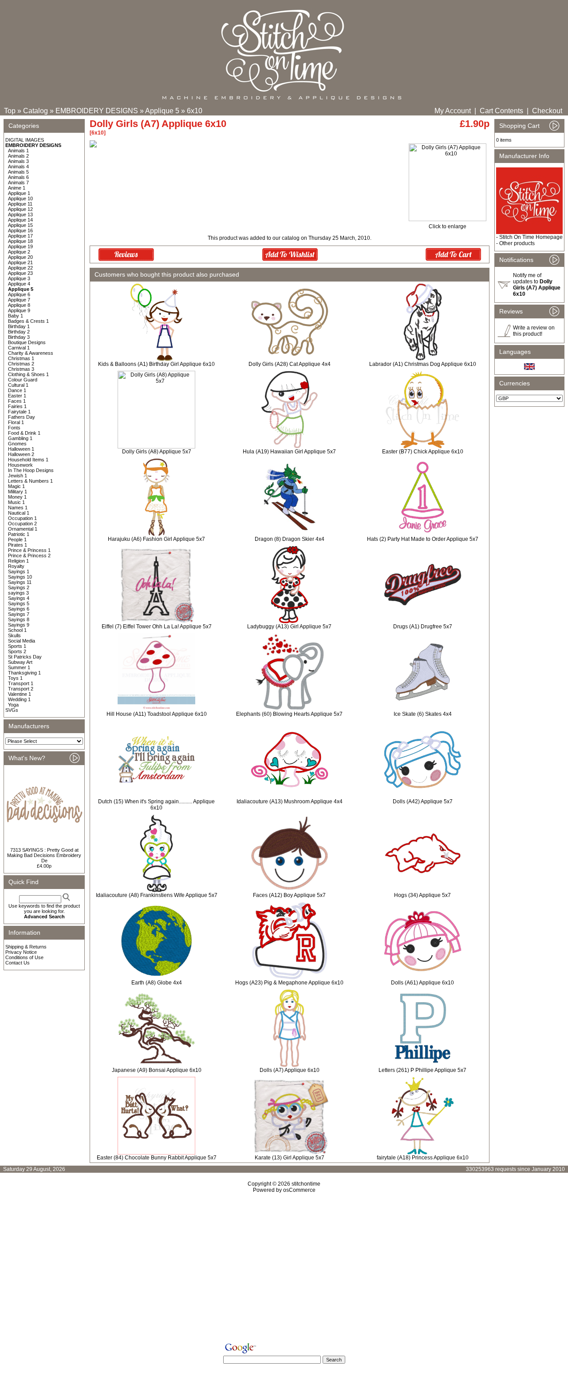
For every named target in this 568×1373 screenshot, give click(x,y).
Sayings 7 (18, 614)
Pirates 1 (17, 545)
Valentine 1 (19, 694)
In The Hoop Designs (31, 470)
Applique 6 (19, 294)
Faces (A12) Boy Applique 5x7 (289, 895)
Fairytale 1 (19, 411)
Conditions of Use (24, 957)
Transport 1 (20, 683)
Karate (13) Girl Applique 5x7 (289, 1158)
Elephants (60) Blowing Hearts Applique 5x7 (289, 714)
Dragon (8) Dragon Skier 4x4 (289, 539)
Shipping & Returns (26, 946)
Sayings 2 (18, 587)
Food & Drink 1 (24, 433)
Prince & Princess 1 (29, 550)
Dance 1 (17, 390)
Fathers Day (21, 417)
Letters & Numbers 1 (30, 481)
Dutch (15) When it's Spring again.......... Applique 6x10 (156, 804)
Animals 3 (18, 161)
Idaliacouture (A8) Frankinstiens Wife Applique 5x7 (156, 895)
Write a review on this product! (534, 331)
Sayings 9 (18, 624)
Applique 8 (19, 305)
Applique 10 (20, 198)
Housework (20, 465)
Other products (517, 243)
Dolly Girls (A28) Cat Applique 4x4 (289, 364)
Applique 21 (20, 262)
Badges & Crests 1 (28, 321)
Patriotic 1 (18, 534)
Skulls (14, 635)
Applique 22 (20, 267)
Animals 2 (18, 156)
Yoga (13, 704)
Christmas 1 (21, 358)
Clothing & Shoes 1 (28, 374)
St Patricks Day (25, 656)
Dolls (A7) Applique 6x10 (290, 1070)
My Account (452, 111)
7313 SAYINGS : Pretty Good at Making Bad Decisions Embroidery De (44, 855)
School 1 (17, 630)
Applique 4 (19, 283)
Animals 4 (18, 166)
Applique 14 (20, 219)
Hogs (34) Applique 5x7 (422, 895)
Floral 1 (16, 422)
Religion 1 (18, 560)
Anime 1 (16, 187)
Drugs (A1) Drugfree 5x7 (422, 626)
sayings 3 (18, 592)
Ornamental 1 (22, 529)
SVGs (11, 710)
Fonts (14, 427)
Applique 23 (20, 273)
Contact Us (17, 962)
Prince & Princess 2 (29, 555)
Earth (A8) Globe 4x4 (156, 983)
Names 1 (18, 507)
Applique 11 (20, 203)
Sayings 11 (20, 582)
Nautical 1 (18, 513)
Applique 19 (20, 246)
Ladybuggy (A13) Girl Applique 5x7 (289, 626)
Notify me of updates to (536, 284)
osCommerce (299, 1190)
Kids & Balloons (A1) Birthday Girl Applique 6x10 (156, 364)
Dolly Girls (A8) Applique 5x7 (156, 451)
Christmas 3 (21, 369)
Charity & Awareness (30, 353)
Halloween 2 (21, 454)
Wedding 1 (19, 699)
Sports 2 (17, 651)
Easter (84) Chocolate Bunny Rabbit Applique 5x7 (157, 1158)
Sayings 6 (18, 608)
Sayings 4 (18, 598)
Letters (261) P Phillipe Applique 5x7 (422, 1070)
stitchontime (306, 1184)
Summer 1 (19, 667)
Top (10, 111)
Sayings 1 (18, 571)
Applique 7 (19, 299)
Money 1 (17, 497)
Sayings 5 (18, 603)
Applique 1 (19, 193)
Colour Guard (22, 379)
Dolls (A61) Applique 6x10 (422, 983)
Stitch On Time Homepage (531, 237)
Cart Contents (501, 111)
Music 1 (16, 502)
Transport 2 (20, 688)
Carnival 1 (19, 347)
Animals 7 (18, 182)
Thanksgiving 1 (24, 672)
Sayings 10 (20, 576)
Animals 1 (18, 150)
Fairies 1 (17, 406)
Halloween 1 (21, 449)
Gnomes (17, 443)
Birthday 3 (19, 337)
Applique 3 (19, 278)
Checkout (547, 111)
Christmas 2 (21, 363)
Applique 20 (20, 257)
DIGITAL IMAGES (24, 140)
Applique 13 (20, 214)
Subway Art (20, 662)
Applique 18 (20, 241)
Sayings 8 (18, 619)
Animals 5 (18, 172)
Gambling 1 (20, 438)
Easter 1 (17, 395)
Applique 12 (20, 209)
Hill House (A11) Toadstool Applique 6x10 (156, 714)
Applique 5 (162, 111)
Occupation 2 (22, 523)
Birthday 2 (19, 331)
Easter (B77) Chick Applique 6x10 (422, 451)
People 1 (17, 539)
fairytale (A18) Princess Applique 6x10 (423, 1158)
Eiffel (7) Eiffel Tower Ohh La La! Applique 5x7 (157, 626)
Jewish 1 (17, 475)
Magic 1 (16, 486)
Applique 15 (20, 225)
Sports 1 (17, 646)
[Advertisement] (284, 1269)
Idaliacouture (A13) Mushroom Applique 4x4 (290, 801)
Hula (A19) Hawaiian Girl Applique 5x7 (289, 451)
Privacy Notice (21, 952)
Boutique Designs (27, 342)
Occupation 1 (22, 518)
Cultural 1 (18, 385)
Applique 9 (19, 310)
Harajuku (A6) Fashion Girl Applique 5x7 (156, 539)
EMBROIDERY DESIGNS (96, 111)
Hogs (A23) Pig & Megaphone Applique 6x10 (289, 983)
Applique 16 (20, 230)
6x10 (194, 111)
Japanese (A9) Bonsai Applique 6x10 (156, 1070)
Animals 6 (18, 177)
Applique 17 (20, 235)
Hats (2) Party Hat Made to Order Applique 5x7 (422, 539)
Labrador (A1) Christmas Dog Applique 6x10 (422, 364)
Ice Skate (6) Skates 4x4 (423, 714)
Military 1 (17, 491)
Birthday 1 (19, 326)
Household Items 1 (28, 459)
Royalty (16, 566)
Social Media (21, 640)
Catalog (35, 111)
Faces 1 (17, 401)
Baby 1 (15, 315)
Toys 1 (15, 678)
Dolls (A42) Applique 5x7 (423, 801)
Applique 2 (19, 251)
